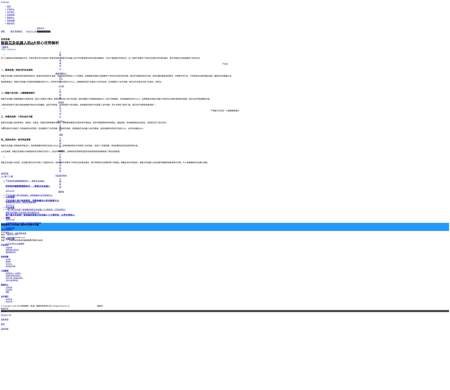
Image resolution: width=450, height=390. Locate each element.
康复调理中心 (61, 74)
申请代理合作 (6, 230)
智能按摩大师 (10, 252)
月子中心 (61, 121)
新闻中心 (11, 18)
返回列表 (4, 174)
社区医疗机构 (61, 176)
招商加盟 (11, 21)
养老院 (61, 102)
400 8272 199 (31, 31)
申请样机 (19, 31)
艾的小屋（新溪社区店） (15, 278)
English (40, 31)
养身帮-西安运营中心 (13, 276)
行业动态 (9, 290)
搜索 (3, 31)
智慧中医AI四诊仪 (12, 250)
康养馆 (61, 192)
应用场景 (11, 15)
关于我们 (11, 12)
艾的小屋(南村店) (12, 280)
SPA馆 (8, 259)
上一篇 (4, 176)
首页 (9, 7)
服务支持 (11, 23)
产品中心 (11, 9)
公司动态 (9, 287)
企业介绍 (9, 301)
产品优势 (9, 247)
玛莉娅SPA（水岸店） (14, 273)
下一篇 (10, 176)
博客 (7, 292)
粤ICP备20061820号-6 (114, 306)
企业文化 (9, 299)
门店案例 (4, 271)
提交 (225, 387)
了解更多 (4, 47)
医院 (61, 135)
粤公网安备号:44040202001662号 (83, 306)
